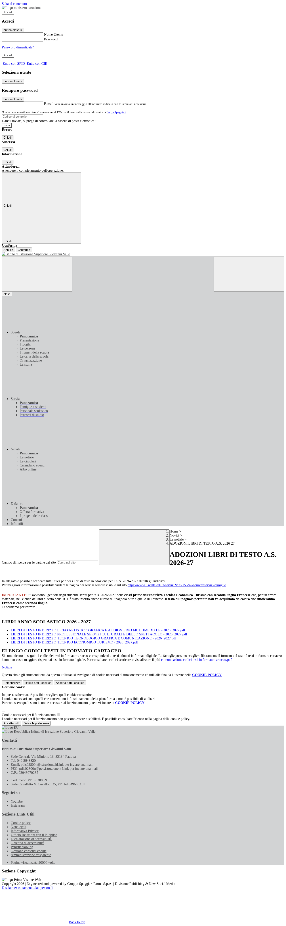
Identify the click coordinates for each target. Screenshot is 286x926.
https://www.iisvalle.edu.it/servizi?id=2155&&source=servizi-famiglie (177, 585)
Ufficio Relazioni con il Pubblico (34, 835)
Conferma (24, 250)
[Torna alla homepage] (143, 254)
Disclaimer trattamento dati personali (27, 888)
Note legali (18, 827)
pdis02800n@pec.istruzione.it (58, 768)
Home (174, 531)
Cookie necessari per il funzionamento (29, 715)
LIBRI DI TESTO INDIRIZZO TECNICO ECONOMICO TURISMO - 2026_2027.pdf (74, 642)
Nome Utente (53, 34)
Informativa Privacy (25, 831)
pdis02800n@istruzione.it (57, 764)
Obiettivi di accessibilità (27, 843)
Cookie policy (21, 823)
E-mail (48, 104)
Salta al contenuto (14, 4)
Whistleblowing (22, 847)
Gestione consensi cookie (28, 851)
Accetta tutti (70, 683)
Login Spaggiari (116, 112)
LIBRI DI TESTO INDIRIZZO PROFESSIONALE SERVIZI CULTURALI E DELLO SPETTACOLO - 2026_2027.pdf (99, 634)
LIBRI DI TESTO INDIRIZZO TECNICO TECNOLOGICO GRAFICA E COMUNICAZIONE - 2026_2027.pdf (93, 638)
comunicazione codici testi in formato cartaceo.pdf (196, 660)
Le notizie (177, 539)
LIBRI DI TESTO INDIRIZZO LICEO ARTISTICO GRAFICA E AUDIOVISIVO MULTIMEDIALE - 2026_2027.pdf (98, 630)
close (7, 294)
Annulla (8, 250)
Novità (174, 535)
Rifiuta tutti (38, 683)
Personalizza (12, 683)
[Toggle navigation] (37, 274)
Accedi (8, 12)
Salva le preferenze (36, 723)
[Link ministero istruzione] (21, 8)
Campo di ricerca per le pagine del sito (29, 562)
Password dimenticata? (18, 47)
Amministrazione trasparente (31, 855)
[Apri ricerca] (249, 274)
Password (51, 39)
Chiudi (8, 137)
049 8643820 (26, 760)
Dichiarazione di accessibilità (31, 839)
